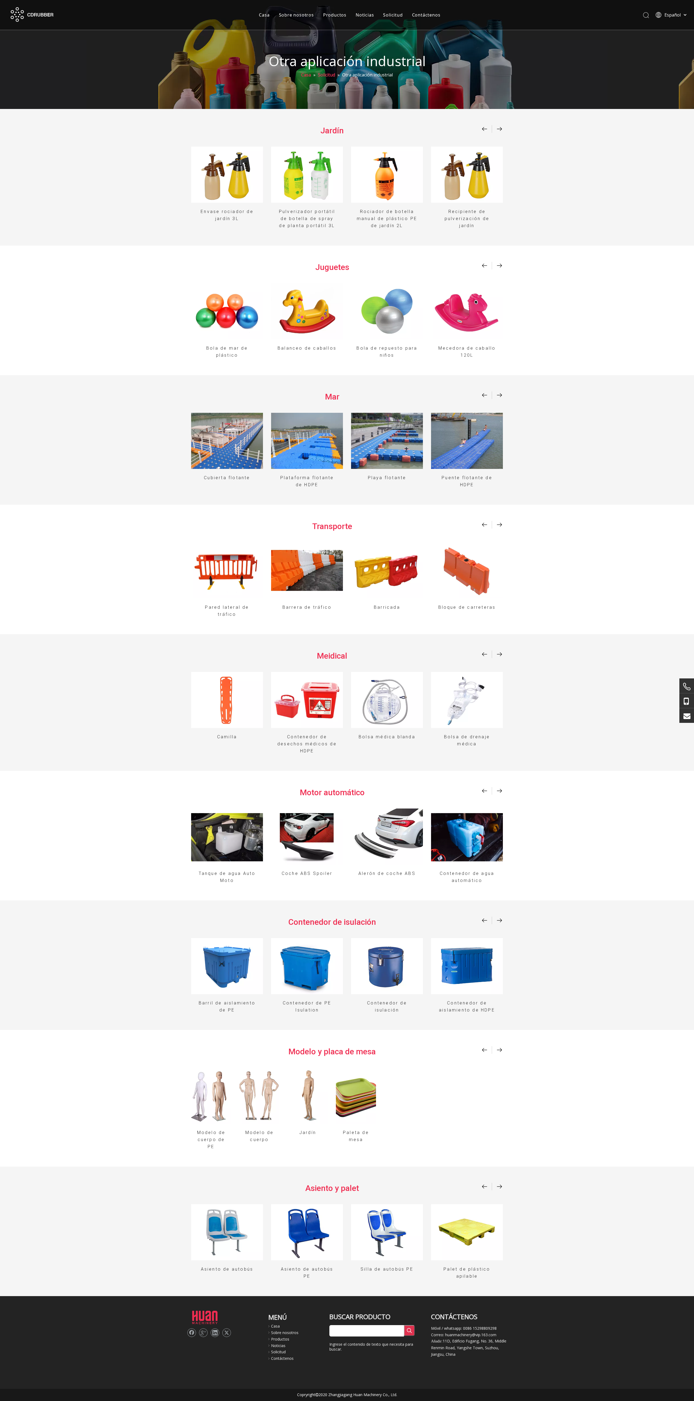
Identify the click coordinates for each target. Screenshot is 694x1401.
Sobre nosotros (296, 15)
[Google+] (203, 1332)
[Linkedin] (215, 1332)
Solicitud (393, 15)
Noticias (365, 15)
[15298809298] (686, 701)
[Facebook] (191, 1332)
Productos (334, 15)
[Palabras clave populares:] (409, 1330)
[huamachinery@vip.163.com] (686, 715)
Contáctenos (426, 15)
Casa (264, 15)
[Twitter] (226, 1332)
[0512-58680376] (686, 686)
